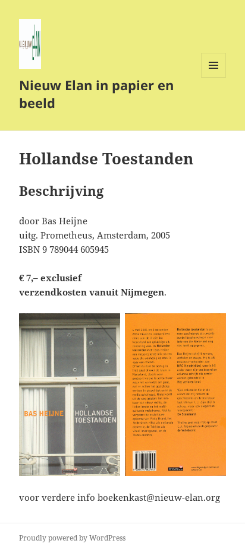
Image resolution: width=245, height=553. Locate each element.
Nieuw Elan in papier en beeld (96, 94)
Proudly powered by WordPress (72, 538)
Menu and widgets (214, 77)
